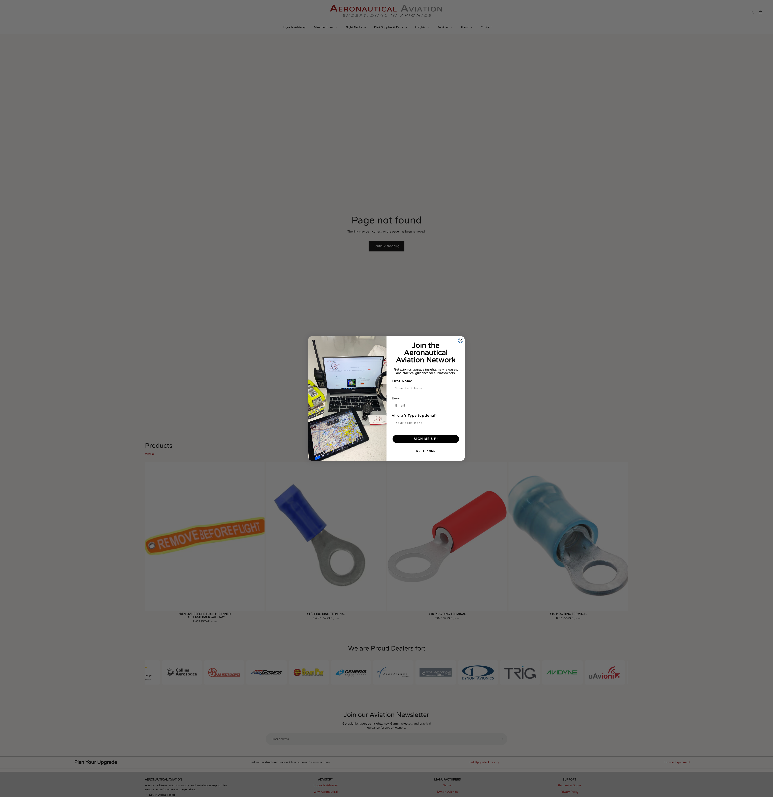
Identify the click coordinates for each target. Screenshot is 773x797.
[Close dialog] (460, 340)
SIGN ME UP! (426, 439)
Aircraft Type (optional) (414, 416)
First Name (402, 381)
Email (397, 398)
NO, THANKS (425, 451)
